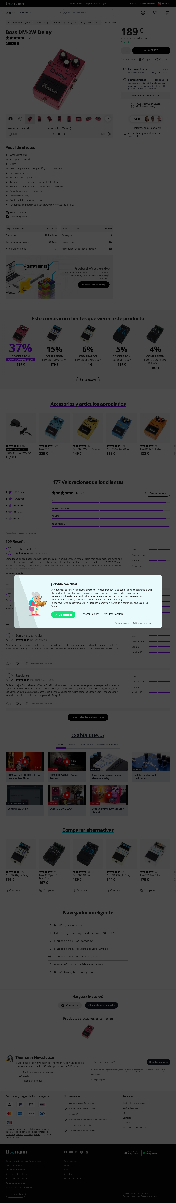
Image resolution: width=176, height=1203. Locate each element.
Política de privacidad (143, 623)
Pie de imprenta (122, 623)
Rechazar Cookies (89, 614)
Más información (113, 614)
